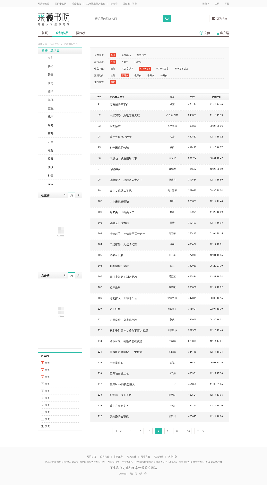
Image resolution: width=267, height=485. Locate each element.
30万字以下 (127, 68)
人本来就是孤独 (119, 201)
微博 (140, 473)
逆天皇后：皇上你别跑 (123, 320)
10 (188, 431)
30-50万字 (145, 68)
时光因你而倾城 (119, 147)
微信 (131, 473)
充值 (207, 33)
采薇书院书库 (50, 50)
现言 (51, 116)
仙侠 (51, 167)
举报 (227, 3)
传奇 (51, 83)
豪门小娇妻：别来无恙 (123, 276)
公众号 (113, 3)
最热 (113, 82)
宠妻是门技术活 (119, 223)
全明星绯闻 (116, 363)
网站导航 (145, 456)
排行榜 (80, 33)
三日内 (124, 75)
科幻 (51, 66)
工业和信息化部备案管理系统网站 (133, 467)
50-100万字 (162, 68)
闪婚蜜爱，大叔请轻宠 (123, 244)
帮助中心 (172, 456)
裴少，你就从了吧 (121, 190)
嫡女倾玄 (115, 126)
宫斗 (51, 133)
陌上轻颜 (115, 309)
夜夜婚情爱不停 (119, 104)
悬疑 (51, 74)
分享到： (123, 473)
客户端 (224, 33)
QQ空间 (145, 473)
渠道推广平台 (130, 3)
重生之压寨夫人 (119, 406)
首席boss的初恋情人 (122, 384)
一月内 (164, 75)
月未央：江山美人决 (122, 212)
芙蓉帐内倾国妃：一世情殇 (126, 352)
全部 (113, 55)
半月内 (150, 75)
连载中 (124, 61)
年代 (51, 100)
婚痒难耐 (115, 287)
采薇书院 (76, 3)
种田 (51, 175)
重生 (51, 108)
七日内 (138, 75)
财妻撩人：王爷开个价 (123, 298)
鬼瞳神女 (115, 169)
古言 (51, 142)
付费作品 (141, 55)
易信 (136, 473)
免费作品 (126, 55)
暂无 (47, 362)
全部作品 (62, 33)
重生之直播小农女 (121, 137)
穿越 (51, 125)
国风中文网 (60, 3)
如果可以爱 (116, 255)
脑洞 (51, 91)
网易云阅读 (43, 3)
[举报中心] (240, 462)
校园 (51, 158)
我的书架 (221, 18)
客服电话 (158, 456)
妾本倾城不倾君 (119, 266)
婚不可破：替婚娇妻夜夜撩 (126, 341)
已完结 (138, 61)
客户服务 (118, 456)
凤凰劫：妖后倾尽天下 (123, 158)
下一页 (200, 431)
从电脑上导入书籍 (95, 3)
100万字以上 (181, 68)
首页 (45, 33)
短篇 (51, 150)
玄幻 (51, 58)
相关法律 (131, 456)
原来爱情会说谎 (119, 416)
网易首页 (91, 456)
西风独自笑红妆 (119, 373)
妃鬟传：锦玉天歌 (121, 395)
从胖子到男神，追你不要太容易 (129, 330)
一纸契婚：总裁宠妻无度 (125, 115)
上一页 (118, 431)
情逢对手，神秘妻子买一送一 (127, 233)
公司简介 (104, 456)
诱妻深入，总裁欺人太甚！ (126, 180)
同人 (51, 184)
